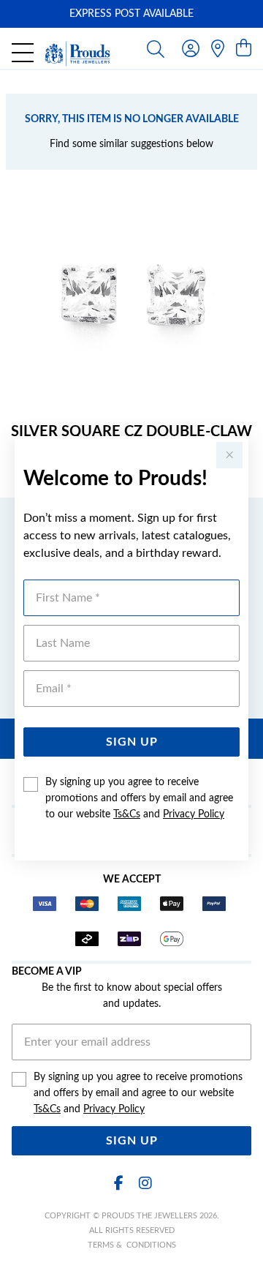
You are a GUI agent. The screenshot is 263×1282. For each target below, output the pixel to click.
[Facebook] (118, 1183)
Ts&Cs (126, 814)
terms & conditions (132, 1245)
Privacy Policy (193, 814)
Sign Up (132, 742)
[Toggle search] (155, 48)
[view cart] (243, 49)
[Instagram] (144, 1183)
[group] (131, 14)
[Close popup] (229, 455)
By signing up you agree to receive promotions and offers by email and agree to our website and (139, 798)
